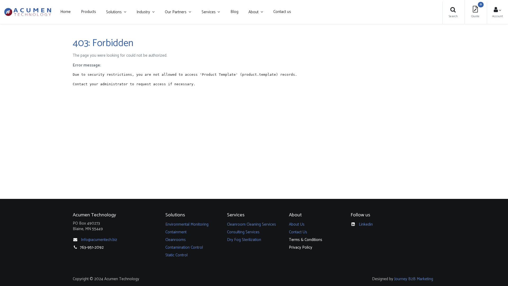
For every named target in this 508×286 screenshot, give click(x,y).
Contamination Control (184, 247)
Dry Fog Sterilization (244, 239)
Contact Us (298, 232)
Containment (176, 232)
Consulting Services (243, 232)
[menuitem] (65, 12)
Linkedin (366, 224)
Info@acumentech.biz (99, 239)
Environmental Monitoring (186, 224)
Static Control (176, 255)
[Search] (453, 10)
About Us (297, 224)
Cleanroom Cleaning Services (251, 224)
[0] (475, 10)
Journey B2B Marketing (413, 279)
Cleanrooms (175, 239)
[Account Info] (498, 10)
